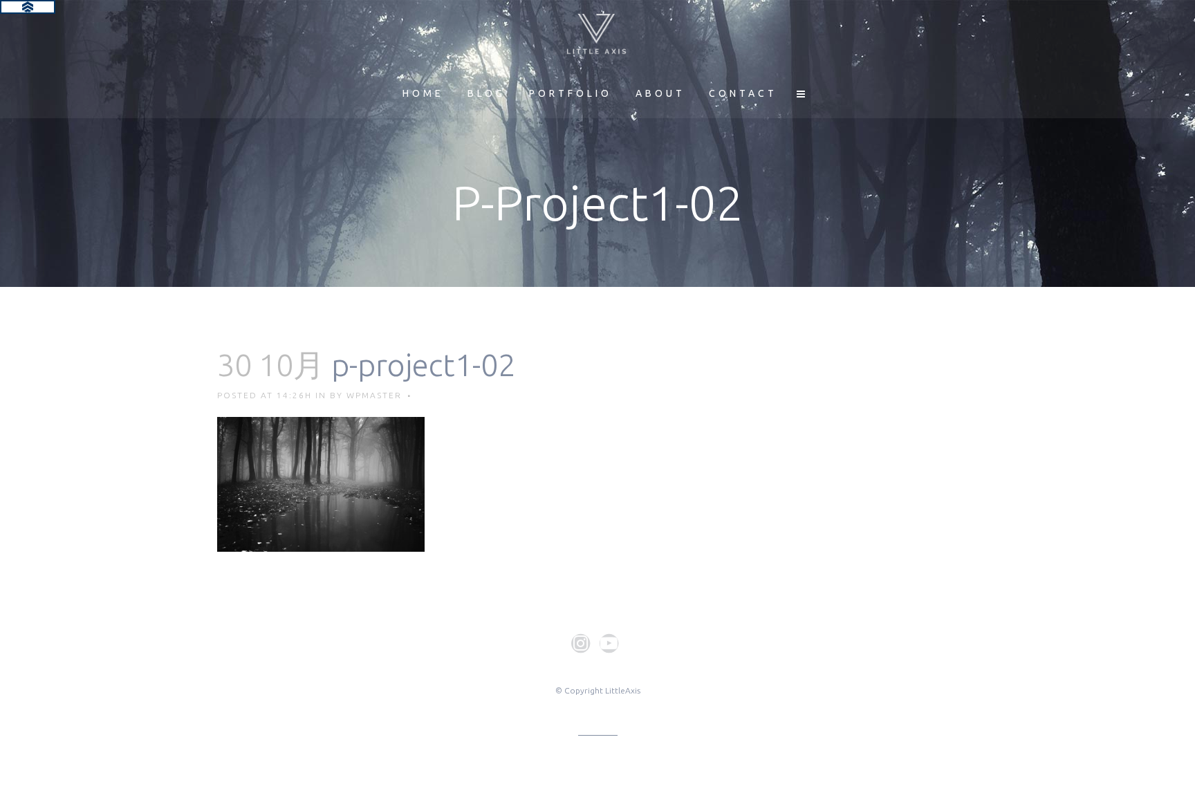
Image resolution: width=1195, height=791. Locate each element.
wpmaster (374, 395)
